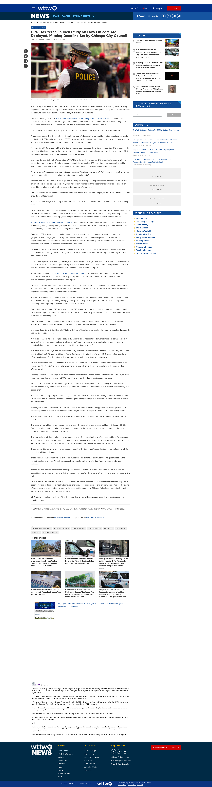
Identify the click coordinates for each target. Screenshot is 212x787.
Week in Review (143, 250)
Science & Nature (94, 22)
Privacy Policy (122, 785)
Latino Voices (142, 243)
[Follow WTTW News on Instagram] (174, 16)
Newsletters (155, 16)
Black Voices (142, 227)
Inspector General (94, 529)
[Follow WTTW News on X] (169, 16)
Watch (66, 16)
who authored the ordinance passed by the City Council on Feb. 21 (84, 118)
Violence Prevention (50, 532)
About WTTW (80, 784)
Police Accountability (61, 529)
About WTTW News (91, 757)
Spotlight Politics (144, 246)
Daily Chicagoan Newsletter (121, 760)
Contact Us (88, 760)
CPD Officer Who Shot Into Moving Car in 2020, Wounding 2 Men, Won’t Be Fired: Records (46, 592)
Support (88, 784)
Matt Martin (108, 529)
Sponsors (87, 770)
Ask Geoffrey (142, 224)
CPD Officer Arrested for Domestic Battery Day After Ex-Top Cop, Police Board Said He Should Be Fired (79, 561)
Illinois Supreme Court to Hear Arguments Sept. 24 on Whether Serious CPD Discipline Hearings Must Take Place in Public (44, 562)
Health (77, 22)
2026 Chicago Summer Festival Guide (149, 41)
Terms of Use (132, 785)
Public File (140, 785)
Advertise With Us (90, 767)
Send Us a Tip (89, 763)
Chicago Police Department (41, 529)
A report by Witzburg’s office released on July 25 (52, 222)
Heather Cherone (37, 39)
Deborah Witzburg (78, 529)
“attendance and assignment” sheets (69, 273)
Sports (104, 22)
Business (50, 22)
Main (56, 16)
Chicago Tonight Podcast (120, 757)
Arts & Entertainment (38, 22)
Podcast (142, 16)
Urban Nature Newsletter (120, 764)
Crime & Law (59, 22)
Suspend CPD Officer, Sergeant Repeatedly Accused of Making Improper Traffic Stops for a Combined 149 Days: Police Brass (112, 593)
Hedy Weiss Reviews (145, 237)
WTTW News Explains (146, 253)
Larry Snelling (121, 529)
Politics (83, 22)
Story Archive (81, 16)
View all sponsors (157, 176)
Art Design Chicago (145, 221)
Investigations (142, 240)
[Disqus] (80, 651)
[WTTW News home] (40, 16)
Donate (174, 8)
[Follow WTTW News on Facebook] (164, 16)
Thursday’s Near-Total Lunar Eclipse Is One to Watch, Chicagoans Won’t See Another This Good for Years (148, 77)
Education (69, 22)
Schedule (64, 784)
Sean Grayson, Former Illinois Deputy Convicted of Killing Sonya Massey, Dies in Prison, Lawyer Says (149, 90)
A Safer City (38, 28)
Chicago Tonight (143, 231)
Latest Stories (63, 750)
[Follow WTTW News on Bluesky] (179, 16)
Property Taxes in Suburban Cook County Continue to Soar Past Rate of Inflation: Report (149, 65)
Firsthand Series (143, 234)
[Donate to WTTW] (104, 784)
